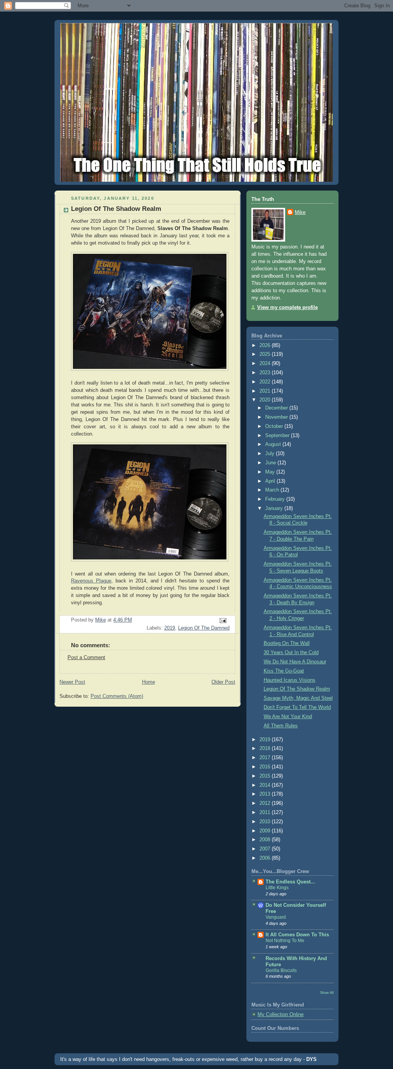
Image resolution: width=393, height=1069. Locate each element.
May (270, 472)
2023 (265, 372)
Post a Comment (86, 657)
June (271, 462)
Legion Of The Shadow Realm (297, 689)
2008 (265, 839)
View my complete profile (287, 307)
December (277, 408)
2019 (169, 628)
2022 (265, 382)
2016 (265, 767)
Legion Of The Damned (204, 628)
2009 (265, 831)
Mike (300, 212)
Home (148, 682)
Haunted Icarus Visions (289, 680)
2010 (265, 821)
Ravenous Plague (91, 581)
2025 (265, 354)
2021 (265, 391)
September (278, 435)
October (274, 426)
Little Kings (277, 887)
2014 (265, 785)
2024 (265, 363)
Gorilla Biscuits (281, 970)
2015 (265, 776)
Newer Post (72, 682)
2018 (265, 748)
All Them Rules (281, 726)
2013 (265, 794)
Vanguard (276, 917)
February (275, 499)
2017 (265, 757)
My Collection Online (281, 1014)
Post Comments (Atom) (117, 696)
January (274, 508)
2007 (265, 849)
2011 (265, 812)
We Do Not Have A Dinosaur (295, 661)
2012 (265, 803)
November (277, 417)
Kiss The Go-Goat (284, 671)
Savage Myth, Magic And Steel (298, 698)
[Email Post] (223, 620)
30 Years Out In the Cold (291, 652)
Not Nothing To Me (285, 940)
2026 (265, 345)
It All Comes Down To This (297, 934)
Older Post (223, 682)
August (273, 444)
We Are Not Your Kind (288, 716)
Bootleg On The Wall (287, 643)
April (271, 481)
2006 (265, 858)
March (273, 490)
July (270, 453)
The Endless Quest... (290, 882)
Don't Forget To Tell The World (297, 707)
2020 (265, 400)
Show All (327, 992)
